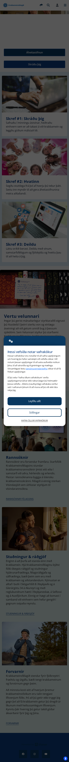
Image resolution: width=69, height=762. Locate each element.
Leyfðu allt (34, 401)
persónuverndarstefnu (36, 368)
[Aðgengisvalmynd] (65, 758)
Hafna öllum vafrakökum (34, 420)
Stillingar (34, 412)
